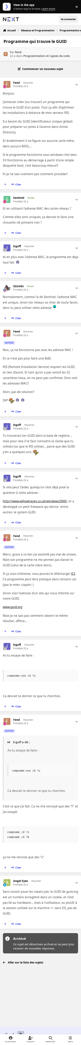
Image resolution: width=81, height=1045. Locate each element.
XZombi (18, 286)
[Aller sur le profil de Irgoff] (7, 247)
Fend (18, 52)
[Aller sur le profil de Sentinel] (7, 199)
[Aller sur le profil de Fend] (6, 54)
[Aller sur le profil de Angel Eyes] (7, 882)
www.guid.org (12, 607)
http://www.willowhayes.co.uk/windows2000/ (35, 501)
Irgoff (17, 246)
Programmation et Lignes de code (46, 56)
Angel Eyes (20, 881)
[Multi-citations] (5, 184)
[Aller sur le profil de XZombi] (7, 287)
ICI (73, 574)
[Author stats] (77, 84)
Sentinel (18, 198)
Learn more (7, 7)
